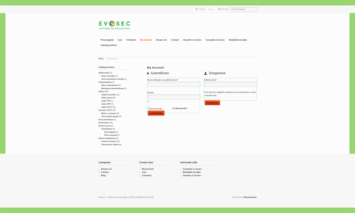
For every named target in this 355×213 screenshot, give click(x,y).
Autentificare (156, 113)
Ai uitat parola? (179, 108)
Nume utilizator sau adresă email (167, 80)
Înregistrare (212, 102)
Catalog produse (109, 45)
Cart (120, 40)
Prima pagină (107, 40)
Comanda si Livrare (215, 40)
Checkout (225, 9)
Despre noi (161, 40)
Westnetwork (250, 197)
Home (100, 59)
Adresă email (215, 80)
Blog (103, 175)
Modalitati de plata (238, 40)
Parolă (155, 92)
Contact (175, 40)
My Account (146, 40)
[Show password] (148, 101)
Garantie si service (192, 40)
